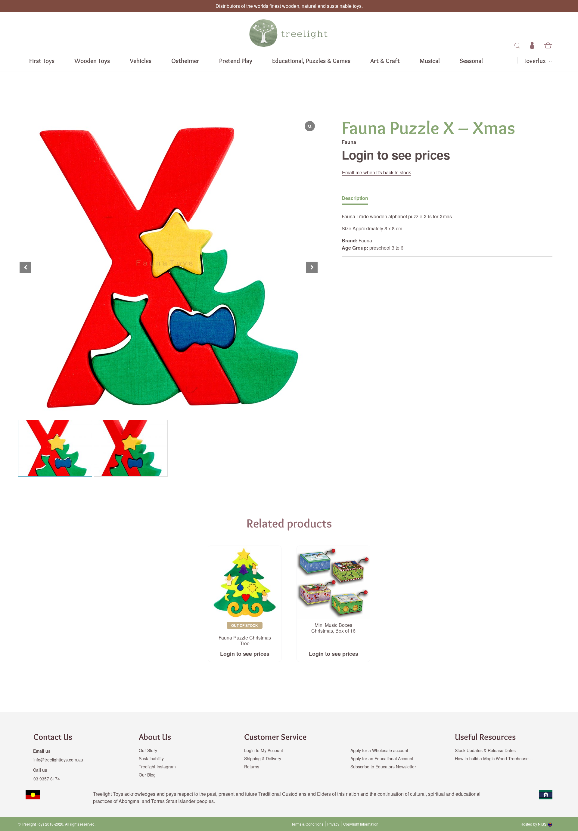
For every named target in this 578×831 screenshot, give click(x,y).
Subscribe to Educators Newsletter (383, 767)
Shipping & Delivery (262, 758)
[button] (312, 267)
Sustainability (151, 758)
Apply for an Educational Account (381, 758)
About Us (155, 737)
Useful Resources (485, 737)
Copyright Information (360, 824)
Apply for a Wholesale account (379, 750)
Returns (251, 767)
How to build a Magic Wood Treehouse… (494, 758)
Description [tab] (355, 198)
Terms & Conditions (307, 824)
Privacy (333, 824)
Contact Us (52, 737)
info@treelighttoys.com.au (58, 760)
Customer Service (275, 737)
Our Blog (147, 775)
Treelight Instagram (157, 767)
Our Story (148, 750)
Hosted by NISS (533, 823)
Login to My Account (263, 750)
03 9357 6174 (46, 779)
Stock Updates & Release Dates (485, 750)
